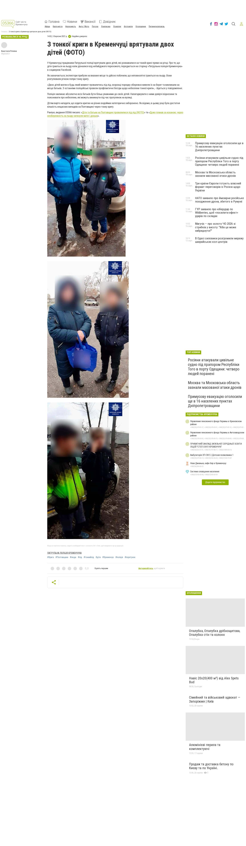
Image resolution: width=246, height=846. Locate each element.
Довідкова (105, 26)
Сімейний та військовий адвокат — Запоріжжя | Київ (214, 699)
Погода (95, 26)
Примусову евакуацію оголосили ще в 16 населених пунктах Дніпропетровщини (219, 146)
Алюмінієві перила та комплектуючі (204, 747)
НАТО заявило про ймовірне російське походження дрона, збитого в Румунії (219, 199)
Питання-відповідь (157, 26)
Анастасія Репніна (9, 51)
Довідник (109, 21)
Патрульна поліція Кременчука (64, 553)
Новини (72, 21)
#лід (80, 557)
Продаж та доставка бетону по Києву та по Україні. (211, 766)
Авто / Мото (84, 26)
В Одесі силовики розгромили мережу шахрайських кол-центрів (219, 240)
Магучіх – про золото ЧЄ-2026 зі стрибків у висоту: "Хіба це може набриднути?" (215, 227)
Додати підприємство (215, 482)
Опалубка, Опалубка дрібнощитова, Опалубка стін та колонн (214, 633)
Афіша (47, 26)
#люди (73, 557)
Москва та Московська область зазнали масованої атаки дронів (215, 174)
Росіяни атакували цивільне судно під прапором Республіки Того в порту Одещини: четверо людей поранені (219, 161)
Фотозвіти (128, 26)
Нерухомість (70, 26)
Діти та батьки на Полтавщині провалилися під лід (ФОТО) (113, 112)
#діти (98, 557)
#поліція (119, 557)
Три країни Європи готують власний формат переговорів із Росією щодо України (218, 187)
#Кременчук (108, 557)
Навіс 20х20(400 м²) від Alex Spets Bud (214, 680)
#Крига (50, 557)
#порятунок (130, 557)
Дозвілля (117, 26)
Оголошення (141, 26)
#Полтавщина (62, 557)
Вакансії (90, 21)
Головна (54, 21)
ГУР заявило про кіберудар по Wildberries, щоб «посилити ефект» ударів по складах (216, 212)
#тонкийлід (89, 557)
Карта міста (57, 26)
